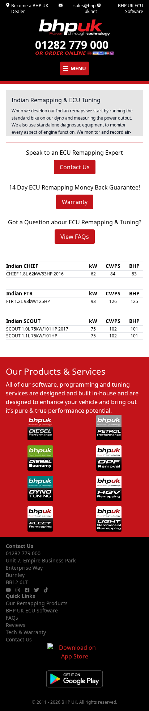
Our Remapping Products (37, 603)
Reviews (15, 624)
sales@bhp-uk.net (85, 8)
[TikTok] (45, 589)
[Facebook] (27, 589)
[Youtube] (8, 589)
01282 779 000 (23, 553)
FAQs (12, 617)
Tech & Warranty (26, 632)
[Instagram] (17, 589)
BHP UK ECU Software (130, 8)
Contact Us (75, 167)
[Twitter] (36, 589)
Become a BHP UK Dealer (29, 8)
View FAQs (74, 237)
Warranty (75, 202)
